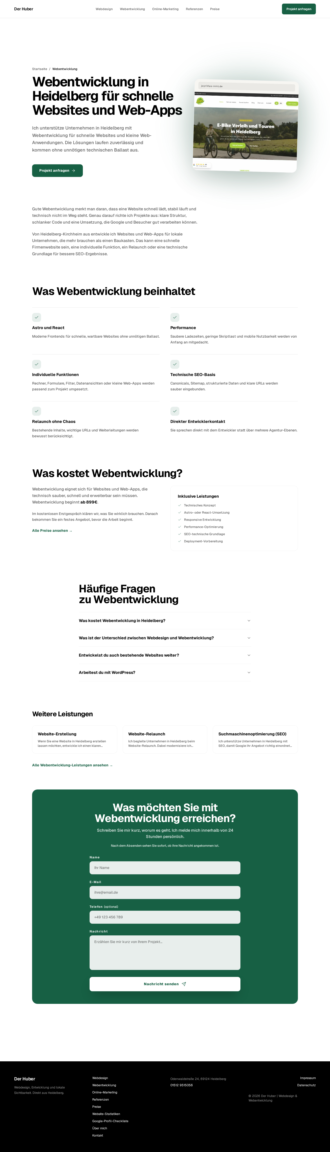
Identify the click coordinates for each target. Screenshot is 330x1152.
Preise (215, 9)
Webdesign (104, 9)
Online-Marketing (165, 9)
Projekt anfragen (298, 9)
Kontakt (97, 1135)
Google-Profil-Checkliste (110, 1121)
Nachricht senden (161, 984)
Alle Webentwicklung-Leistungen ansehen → (72, 765)
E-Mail (95, 882)
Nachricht (99, 931)
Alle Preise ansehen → (52, 530)
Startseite (39, 69)
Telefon (104, 907)
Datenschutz (306, 1085)
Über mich (99, 1128)
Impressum (308, 1078)
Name (95, 857)
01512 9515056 (181, 1085)
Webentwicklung (132, 9)
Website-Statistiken (106, 1114)
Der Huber (23, 8)
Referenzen (194, 9)
